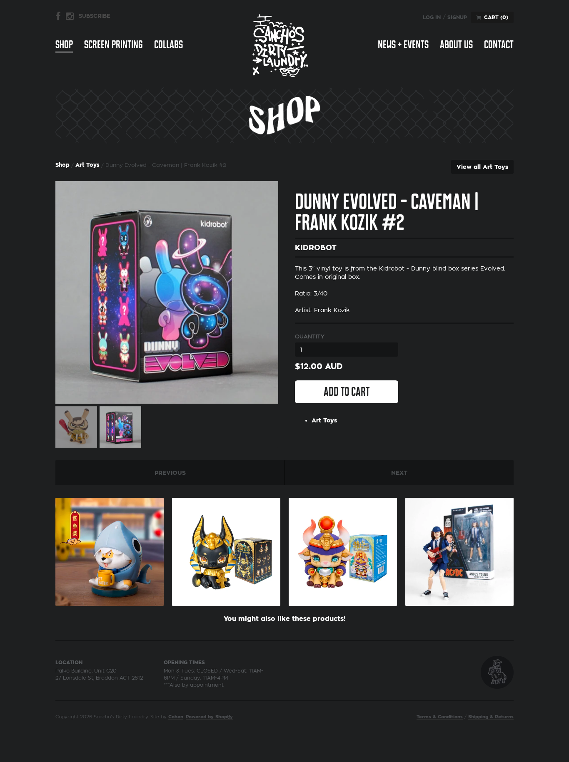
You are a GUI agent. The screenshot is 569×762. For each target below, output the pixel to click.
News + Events (403, 44)
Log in (432, 17)
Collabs (168, 44)
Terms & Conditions (440, 717)
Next (399, 473)
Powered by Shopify (209, 717)
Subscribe (94, 16)
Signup (457, 17)
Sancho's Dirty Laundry (280, 45)
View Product (109, 550)
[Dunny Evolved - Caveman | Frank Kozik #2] (166, 292)
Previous (170, 473)
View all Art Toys (482, 167)
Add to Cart (346, 392)
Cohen (175, 717)
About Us (456, 44)
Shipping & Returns (491, 717)
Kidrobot (316, 247)
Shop (64, 44)
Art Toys (87, 165)
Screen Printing (113, 44)
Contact (499, 44)
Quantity (309, 336)
